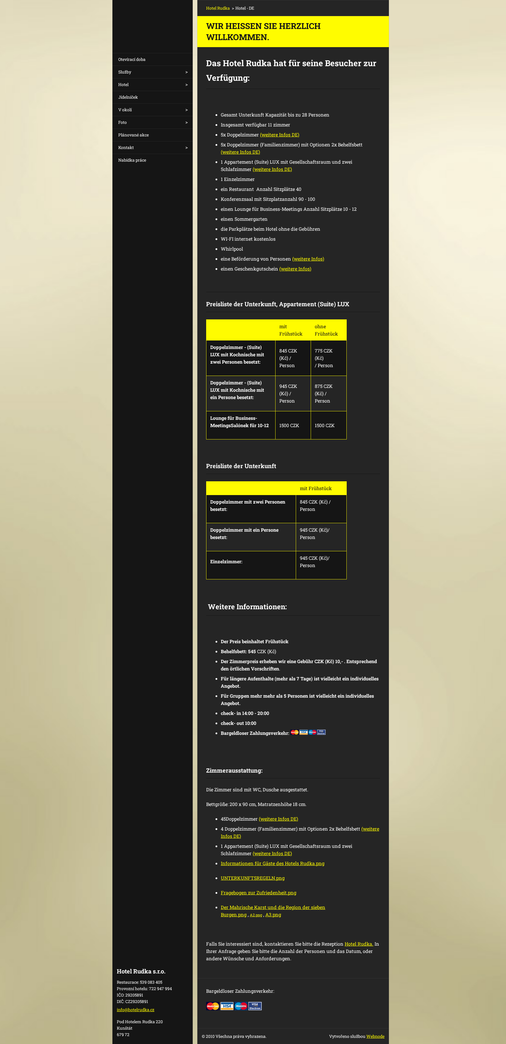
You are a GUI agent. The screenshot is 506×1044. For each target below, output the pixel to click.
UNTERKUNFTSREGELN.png (253, 878)
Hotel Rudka (218, 8)
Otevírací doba (132, 59)
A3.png (273, 914)
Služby (124, 72)
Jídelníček (128, 97)
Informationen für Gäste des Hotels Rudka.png (272, 863)
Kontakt (126, 147)
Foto (122, 122)
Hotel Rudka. (359, 944)
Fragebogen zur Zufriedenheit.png (258, 892)
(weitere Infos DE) (279, 134)
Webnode (375, 1036)
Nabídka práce (132, 160)
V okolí (125, 109)
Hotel (123, 84)
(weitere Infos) (308, 259)
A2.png (256, 915)
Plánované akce (133, 135)
